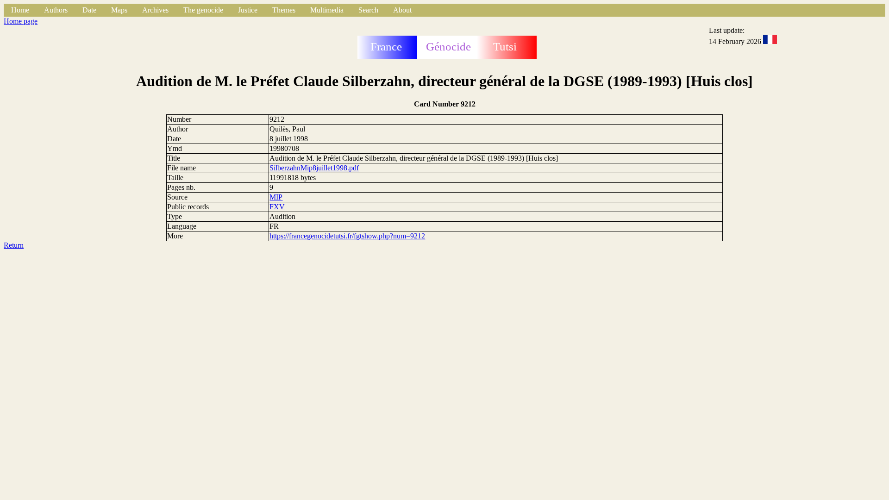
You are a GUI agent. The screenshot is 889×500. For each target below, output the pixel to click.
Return (14, 245)
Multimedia (327, 10)
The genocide (203, 10)
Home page (21, 21)
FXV (277, 207)
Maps (119, 10)
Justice (247, 10)
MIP (275, 197)
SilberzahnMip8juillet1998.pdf (314, 168)
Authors (56, 10)
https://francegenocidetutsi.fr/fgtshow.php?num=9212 (347, 236)
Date (89, 10)
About (402, 10)
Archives (155, 10)
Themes (283, 10)
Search (368, 10)
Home (20, 10)
